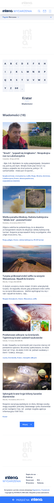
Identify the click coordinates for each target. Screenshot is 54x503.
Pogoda (5, 17)
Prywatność (45, 490)
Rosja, (33, 176)
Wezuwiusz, (28, 299)
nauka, (5, 358)
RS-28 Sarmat (39, 240)
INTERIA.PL (18, 493)
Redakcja (29, 477)
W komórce (30, 483)
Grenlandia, (12, 358)
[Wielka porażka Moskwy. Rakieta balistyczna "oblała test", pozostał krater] (27, 203)
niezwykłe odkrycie (30, 358)
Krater (27, 98)
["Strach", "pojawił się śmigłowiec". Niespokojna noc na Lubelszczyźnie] (27, 139)
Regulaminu (36, 490)
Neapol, (5, 299)
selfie (35, 299)
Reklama (40, 483)
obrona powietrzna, (27, 178)
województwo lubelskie (11, 181)
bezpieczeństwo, (9, 176)
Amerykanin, (13, 299)
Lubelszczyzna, (8, 178)
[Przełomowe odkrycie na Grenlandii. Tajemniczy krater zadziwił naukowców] (27, 321)
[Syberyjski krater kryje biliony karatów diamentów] (27, 380)
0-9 (16, 88)
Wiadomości (27, 104)
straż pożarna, (20, 176)
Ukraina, (39, 176)
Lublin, (28, 176)
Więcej (25, 424)
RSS (38, 480)
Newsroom (30, 480)
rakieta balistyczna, (26, 240)
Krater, (16, 178)
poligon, (10, 240)
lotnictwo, (46, 176)
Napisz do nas (31, 474)
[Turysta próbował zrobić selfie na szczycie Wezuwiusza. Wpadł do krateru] (27, 262)
